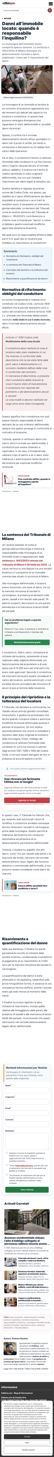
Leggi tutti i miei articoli (13, 1369)
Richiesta (10, 1130)
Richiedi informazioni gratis (27, 642)
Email (8, 1108)
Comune (9, 1119)
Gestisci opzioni (28, 1450)
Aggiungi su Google (27, 800)
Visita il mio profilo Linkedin (36, 1369)
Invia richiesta (27, 1190)
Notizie (7, 18)
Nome (8, 1085)
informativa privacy (24, 1165)
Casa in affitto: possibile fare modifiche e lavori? (32, 887)
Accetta (27, 1437)
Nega (27, 1443)
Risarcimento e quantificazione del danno (27, 278)
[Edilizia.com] (8, 4)
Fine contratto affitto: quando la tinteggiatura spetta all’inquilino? (34, 482)
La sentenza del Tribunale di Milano (23, 264)
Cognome (10, 1096)
